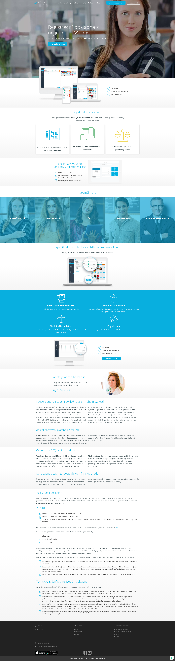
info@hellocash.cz (43, 643)
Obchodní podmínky (121, 629)
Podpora (91, 3)
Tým (77, 629)
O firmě (117, 637)
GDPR (117, 634)
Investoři (79, 632)
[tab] (64, 3)
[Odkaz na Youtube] (90, 654)
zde (117, 528)
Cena (99, 3)
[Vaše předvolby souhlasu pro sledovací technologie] (172, 658)
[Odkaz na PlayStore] (52, 653)
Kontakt (82, 3)
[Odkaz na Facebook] (85, 654)
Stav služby (40, 629)
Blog (77, 634)
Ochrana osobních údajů (123, 632)
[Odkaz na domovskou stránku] (40, 4)
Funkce (75, 3)
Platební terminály (64, 3)
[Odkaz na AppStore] (40, 653)
